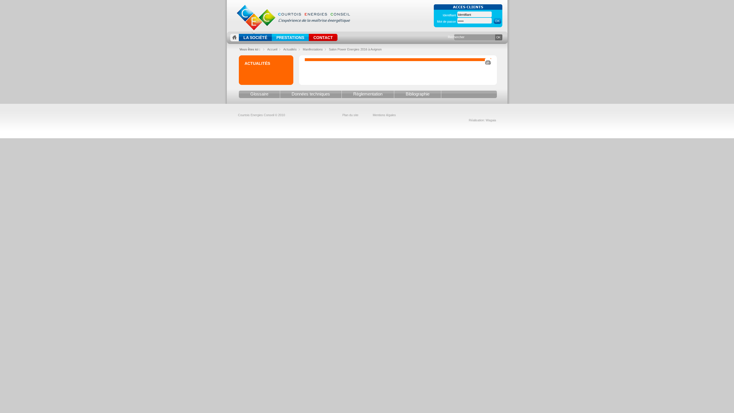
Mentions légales (384, 115)
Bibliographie (418, 93)
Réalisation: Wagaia (482, 120)
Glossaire (259, 93)
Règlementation (367, 93)
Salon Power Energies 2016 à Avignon (355, 49)
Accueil (272, 49)
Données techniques (311, 93)
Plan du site (350, 115)
